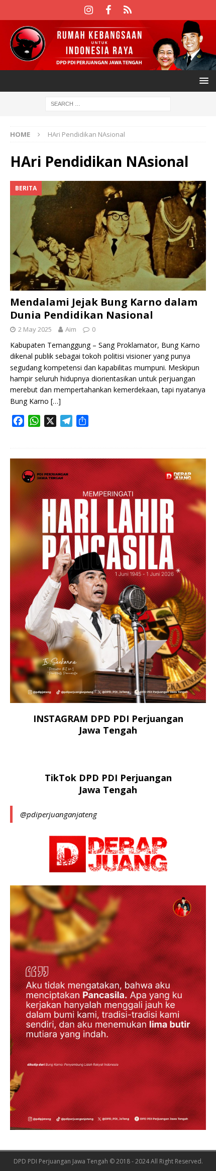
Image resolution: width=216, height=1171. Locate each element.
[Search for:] (108, 103)
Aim (70, 329)
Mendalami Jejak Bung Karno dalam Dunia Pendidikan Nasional (103, 308)
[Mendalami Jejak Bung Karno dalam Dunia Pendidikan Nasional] (108, 236)
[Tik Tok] (128, 10)
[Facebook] (108, 10)
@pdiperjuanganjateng (58, 814)
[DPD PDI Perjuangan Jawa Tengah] (108, 64)
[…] (56, 401)
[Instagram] (88, 10)
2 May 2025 (35, 329)
